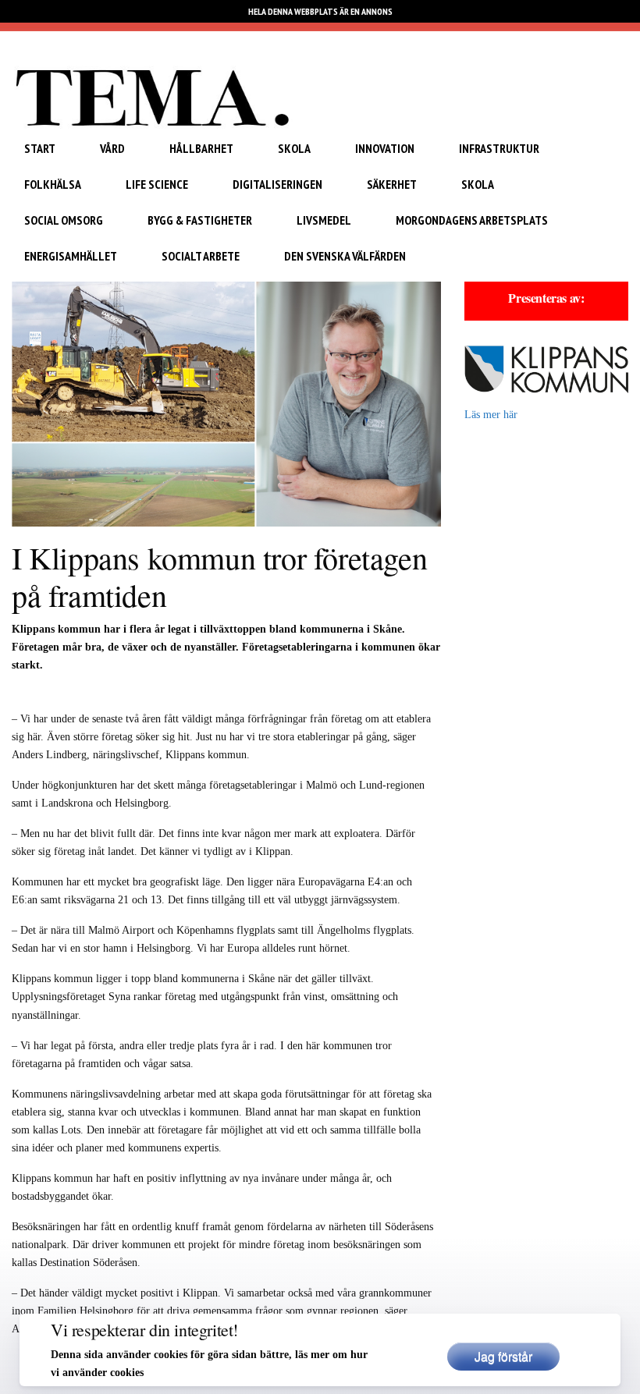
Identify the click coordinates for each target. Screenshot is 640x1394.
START (39, 148)
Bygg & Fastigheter (200, 220)
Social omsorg (63, 220)
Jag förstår (503, 1356)
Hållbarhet (201, 148)
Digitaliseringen (277, 184)
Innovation (384, 148)
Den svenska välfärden (345, 256)
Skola (294, 148)
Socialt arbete (201, 256)
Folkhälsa (52, 184)
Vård (112, 148)
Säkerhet (392, 184)
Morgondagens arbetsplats (472, 220)
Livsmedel (324, 220)
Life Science (157, 184)
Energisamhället (70, 256)
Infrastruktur (499, 148)
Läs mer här (490, 414)
